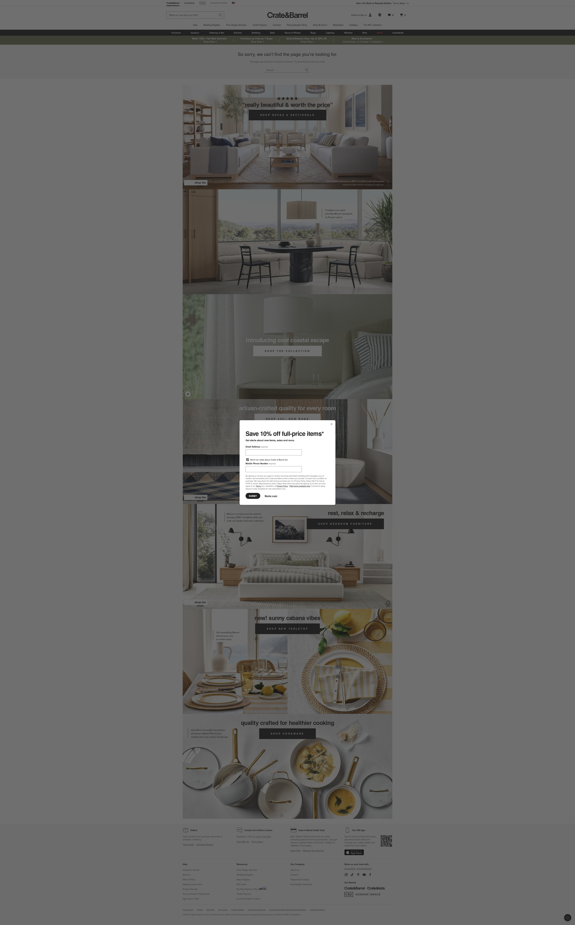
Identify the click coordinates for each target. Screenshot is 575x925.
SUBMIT (253, 495)
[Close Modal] (331, 424)
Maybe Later (271, 495)
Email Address (257, 446)
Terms (258, 486)
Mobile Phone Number (261, 463)
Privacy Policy (282, 486)
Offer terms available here (299, 486)
